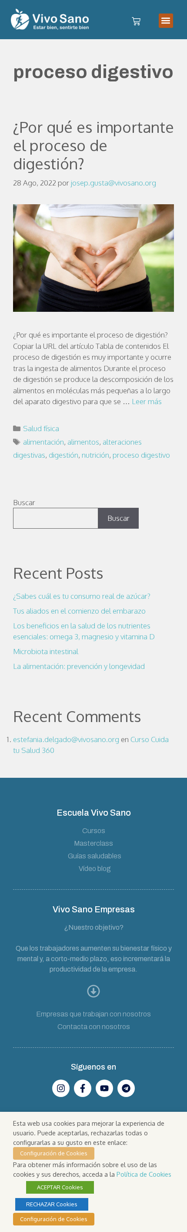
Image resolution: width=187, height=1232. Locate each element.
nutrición (95, 454)
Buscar (24, 502)
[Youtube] (104, 1088)
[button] (166, 21)
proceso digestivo (141, 454)
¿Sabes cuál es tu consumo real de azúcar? (81, 596)
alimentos (83, 441)
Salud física (41, 428)
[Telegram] (126, 1088)
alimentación (43, 441)
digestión (63, 454)
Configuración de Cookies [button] (53, 1153)
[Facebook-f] (82, 1088)
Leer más (147, 401)
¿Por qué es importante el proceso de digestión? (93, 145)
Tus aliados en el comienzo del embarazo (79, 610)
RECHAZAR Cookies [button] (51, 1204)
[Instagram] (61, 1088)
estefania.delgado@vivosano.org (66, 739)
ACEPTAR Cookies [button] (60, 1187)
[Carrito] (136, 22)
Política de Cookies (144, 1174)
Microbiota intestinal (45, 651)
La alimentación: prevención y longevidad (79, 666)
